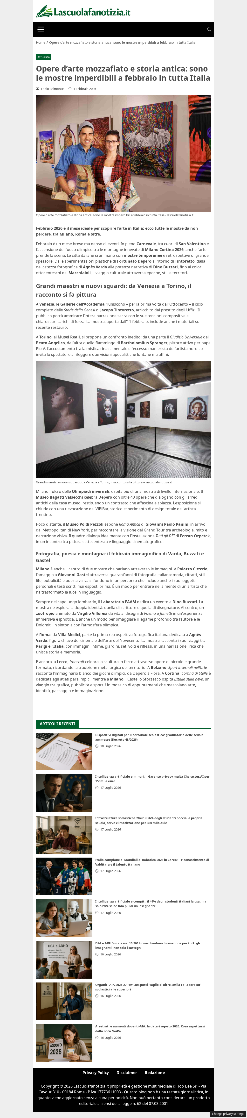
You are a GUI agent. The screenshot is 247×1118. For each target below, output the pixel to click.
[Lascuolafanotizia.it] (83, 10)
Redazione (155, 1072)
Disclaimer (127, 1072)
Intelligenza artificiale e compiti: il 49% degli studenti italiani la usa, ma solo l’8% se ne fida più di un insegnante (150, 903)
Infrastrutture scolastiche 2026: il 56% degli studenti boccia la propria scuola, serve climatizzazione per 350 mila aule (149, 820)
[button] (209, 29)
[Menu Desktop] (41, 29)
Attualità (43, 57)
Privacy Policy (95, 1072)
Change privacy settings (228, 1114)
